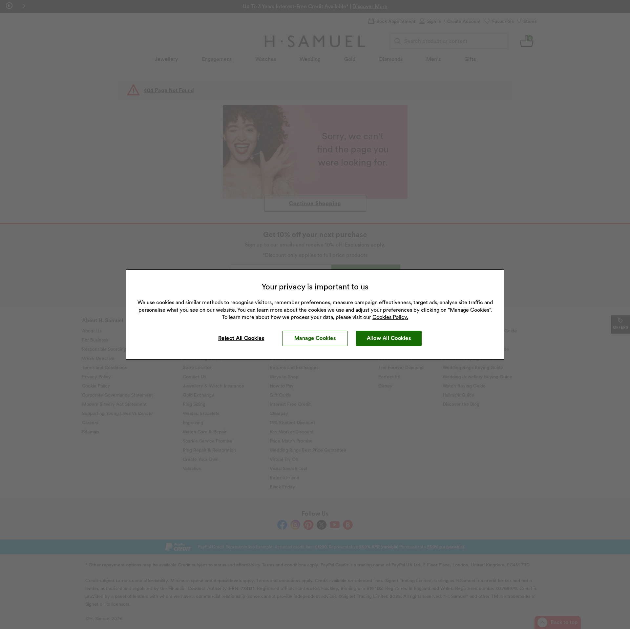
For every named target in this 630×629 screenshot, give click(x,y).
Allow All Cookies (389, 338)
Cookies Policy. (390, 317)
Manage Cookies (315, 338)
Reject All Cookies (241, 338)
